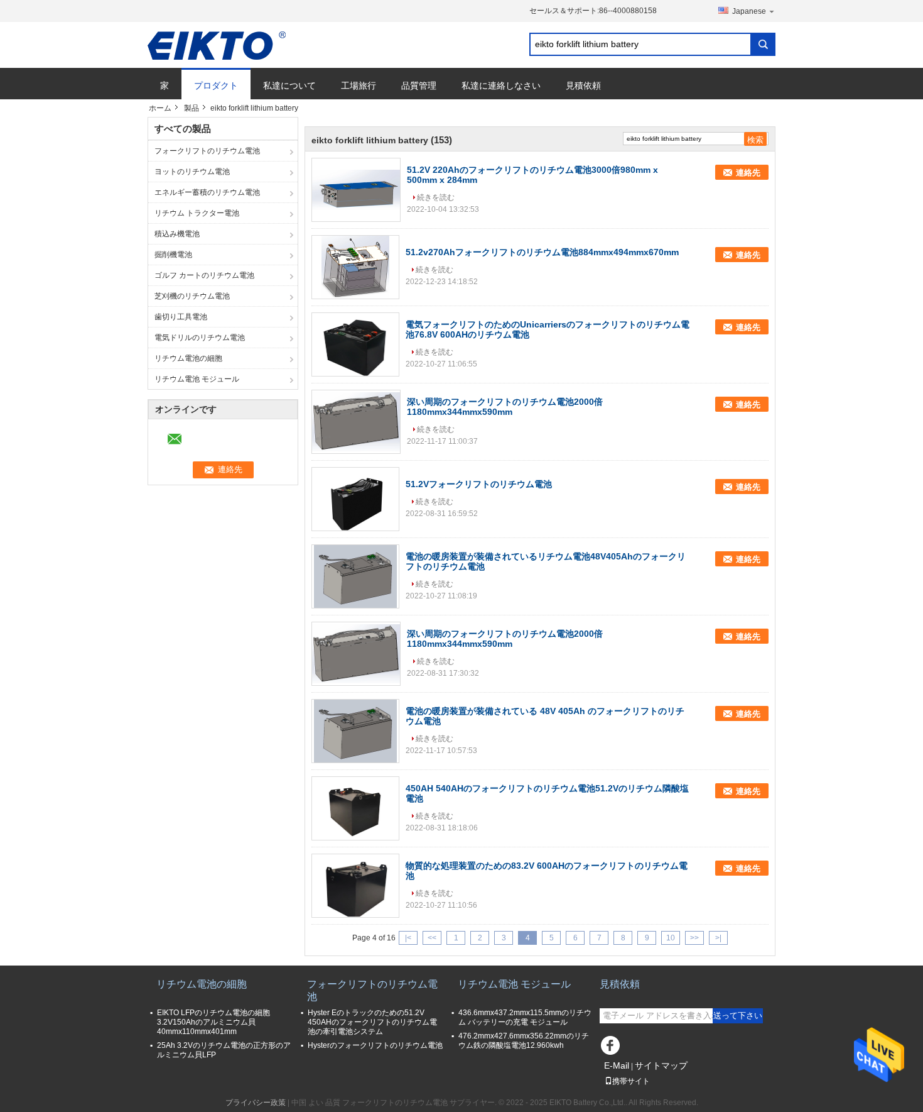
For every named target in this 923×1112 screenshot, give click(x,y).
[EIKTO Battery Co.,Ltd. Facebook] (612, 1048)
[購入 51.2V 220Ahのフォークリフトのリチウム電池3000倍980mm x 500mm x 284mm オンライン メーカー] (356, 190)
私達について (289, 85)
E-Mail (616, 1065)
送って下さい (737, 1015)
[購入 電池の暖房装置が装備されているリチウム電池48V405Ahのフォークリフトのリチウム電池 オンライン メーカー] (355, 576)
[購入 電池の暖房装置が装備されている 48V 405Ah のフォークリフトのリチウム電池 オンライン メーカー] (355, 731)
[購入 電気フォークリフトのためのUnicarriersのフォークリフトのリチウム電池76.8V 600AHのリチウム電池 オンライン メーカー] (355, 344)
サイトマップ (661, 1065)
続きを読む (436, 197)
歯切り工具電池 (180, 316)
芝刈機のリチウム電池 (192, 296)
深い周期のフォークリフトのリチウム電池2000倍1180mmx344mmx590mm (505, 407)
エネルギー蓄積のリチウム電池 (207, 192)
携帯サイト (631, 1081)
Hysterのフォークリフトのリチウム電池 (375, 1045)
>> (694, 937)
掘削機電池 (173, 254)
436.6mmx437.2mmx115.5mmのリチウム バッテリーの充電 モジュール (524, 1017)
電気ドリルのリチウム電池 (199, 337)
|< (408, 937)
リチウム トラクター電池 (196, 213)
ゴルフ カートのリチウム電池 (204, 275)
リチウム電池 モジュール (196, 379)
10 (670, 937)
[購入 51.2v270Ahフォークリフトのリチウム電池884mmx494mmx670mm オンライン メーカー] (355, 267)
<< (432, 937)
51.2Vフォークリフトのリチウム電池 (479, 484)
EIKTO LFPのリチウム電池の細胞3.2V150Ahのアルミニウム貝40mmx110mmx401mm (213, 1022)
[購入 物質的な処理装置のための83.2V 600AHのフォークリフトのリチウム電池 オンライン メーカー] (355, 886)
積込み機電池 (177, 233)
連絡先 (748, 172)
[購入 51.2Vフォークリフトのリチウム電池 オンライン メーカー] (355, 499)
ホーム (160, 108)
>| (718, 937)
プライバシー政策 (255, 1102)
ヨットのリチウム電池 (192, 171)
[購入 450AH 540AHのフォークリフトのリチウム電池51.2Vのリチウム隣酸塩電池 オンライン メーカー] (355, 808)
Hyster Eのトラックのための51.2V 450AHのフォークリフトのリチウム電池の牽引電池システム (372, 1022)
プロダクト (216, 85)
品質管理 (418, 85)
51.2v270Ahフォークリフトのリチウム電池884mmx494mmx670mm (542, 252)
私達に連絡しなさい (501, 85)
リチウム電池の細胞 (188, 358)
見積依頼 (583, 85)
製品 (191, 108)
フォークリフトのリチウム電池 (207, 150)
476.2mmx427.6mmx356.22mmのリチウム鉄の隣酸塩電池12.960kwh (523, 1041)
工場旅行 (358, 85)
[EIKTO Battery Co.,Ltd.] (217, 45)
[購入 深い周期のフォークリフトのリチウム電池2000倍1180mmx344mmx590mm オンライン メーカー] (356, 422)
